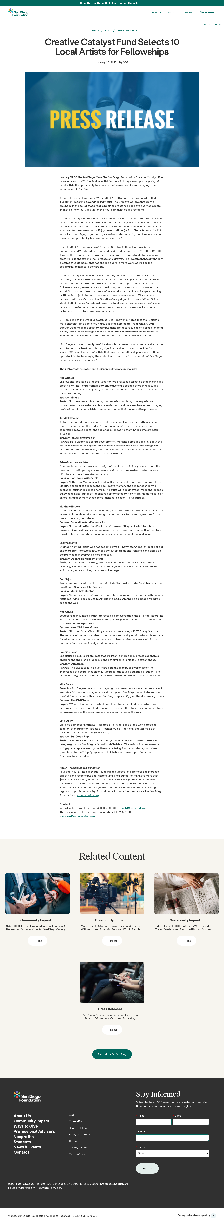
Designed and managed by (194, 1215)
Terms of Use (77, 1154)
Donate (172, 12)
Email (140, 1131)
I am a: (141, 1146)
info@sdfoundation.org (114, 1183)
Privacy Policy (78, 1147)
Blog (72, 1114)
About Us (22, 1115)
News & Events (27, 1146)
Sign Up (147, 1168)
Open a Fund (76, 1121)
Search (188, 12)
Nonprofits (24, 1136)
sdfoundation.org (88, 795)
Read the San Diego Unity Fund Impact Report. (109, 3)
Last (177, 1115)
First (140, 1115)
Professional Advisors (34, 1131)
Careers (74, 1141)
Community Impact (35, 920)
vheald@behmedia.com (134, 808)
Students (22, 1141)
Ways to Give (26, 1126)
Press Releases (127, 30)
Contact (21, 1152)
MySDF (156, 12)
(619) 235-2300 (89, 1183)
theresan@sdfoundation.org (77, 815)
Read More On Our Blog (112, 1054)
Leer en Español (212, 24)
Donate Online (78, 1127)
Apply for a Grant (79, 1134)
